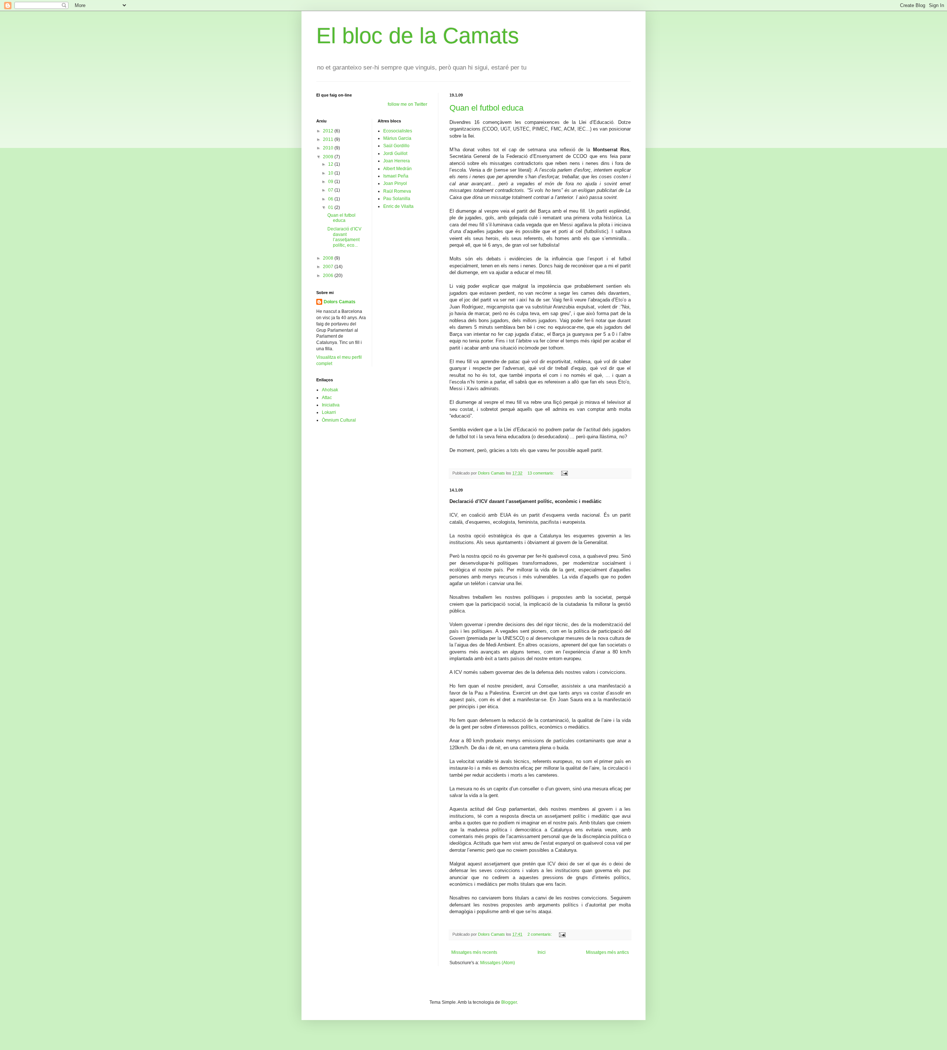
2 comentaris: (540, 934)
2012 (328, 131)
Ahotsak (330, 389)
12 (331, 164)
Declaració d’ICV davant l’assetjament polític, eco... (344, 236)
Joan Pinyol (395, 183)
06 (331, 199)
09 (331, 181)
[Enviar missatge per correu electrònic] (564, 473)
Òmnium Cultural (339, 420)
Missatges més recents (474, 952)
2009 (328, 156)
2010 (328, 148)
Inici (541, 952)
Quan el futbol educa (486, 107)
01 (331, 207)
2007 (328, 266)
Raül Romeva (397, 191)
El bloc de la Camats (417, 35)
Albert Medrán (397, 168)
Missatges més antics (607, 952)
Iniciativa (331, 405)
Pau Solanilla (396, 198)
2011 (328, 139)
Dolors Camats (339, 301)
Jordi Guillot (395, 153)
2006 (328, 275)
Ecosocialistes (397, 131)
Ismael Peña (395, 176)
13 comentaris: (541, 473)
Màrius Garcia (397, 138)
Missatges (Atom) (497, 962)
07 (331, 190)
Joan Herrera (396, 160)
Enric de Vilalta (398, 206)
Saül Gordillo (396, 145)
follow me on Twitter (407, 104)
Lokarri (329, 412)
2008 (328, 258)
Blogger (509, 1002)
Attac (327, 397)
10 (331, 173)
